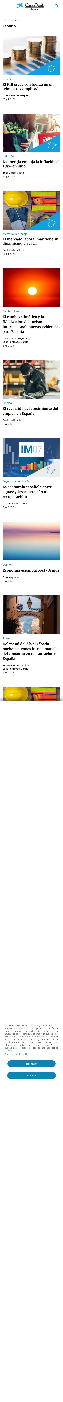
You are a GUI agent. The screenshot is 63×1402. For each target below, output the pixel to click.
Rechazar (31, 1063)
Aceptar (31, 1075)
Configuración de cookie (16, 1054)
